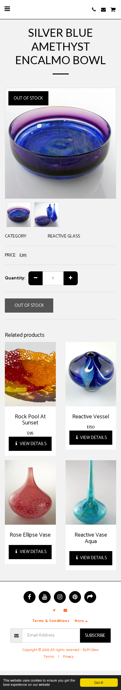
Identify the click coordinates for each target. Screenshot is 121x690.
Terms (49, 657)
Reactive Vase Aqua (91, 538)
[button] (7, 9)
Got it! (98, 682)
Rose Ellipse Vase (30, 534)
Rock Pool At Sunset (30, 419)
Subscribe (95, 635)
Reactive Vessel (90, 416)
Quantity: (15, 278)
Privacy (68, 657)
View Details (32, 444)
